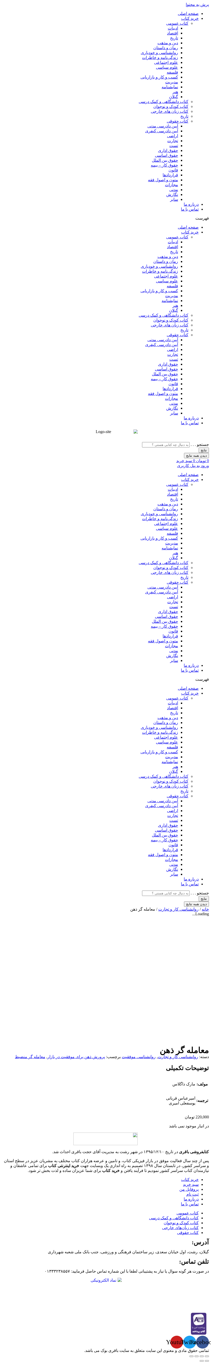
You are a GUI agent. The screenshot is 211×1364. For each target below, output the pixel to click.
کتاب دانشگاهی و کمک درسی (163, 101)
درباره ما (191, 204)
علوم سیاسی (167, 67)
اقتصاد (172, 33)
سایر (174, 199)
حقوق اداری (168, 150)
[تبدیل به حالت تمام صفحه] (197, 1356)
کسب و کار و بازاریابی (159, 77)
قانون (173, 170)
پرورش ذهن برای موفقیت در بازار (76, 1057)
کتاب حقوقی (177, 121)
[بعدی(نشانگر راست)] (202, 1361)
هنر (175, 92)
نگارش (172, 194)
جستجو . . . (200, 444)
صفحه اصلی (188, 13)
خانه (205, 909)
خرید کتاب (190, 18)
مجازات (171, 185)
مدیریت (171, 82)
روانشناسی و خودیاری (159, 52)
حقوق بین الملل (165, 160)
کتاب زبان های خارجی (169, 111)
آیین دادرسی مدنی (162, 126)
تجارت (172, 141)
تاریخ (174, 38)
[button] (105, 218)
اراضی (172, 136)
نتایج (204, 450)
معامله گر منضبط (30, 1057)
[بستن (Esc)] (207, 1356)
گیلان (173, 96)
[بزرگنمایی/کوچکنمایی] (191, 1356)
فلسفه (172, 72)
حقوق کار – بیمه (164, 165)
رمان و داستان (165, 48)
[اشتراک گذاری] (202, 1356)
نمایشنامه (170, 87)
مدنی (173, 189)
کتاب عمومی (177, 23)
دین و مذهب (167, 43)
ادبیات (173, 28)
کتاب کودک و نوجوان (170, 106)
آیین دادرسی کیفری (161, 131)
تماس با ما (190, 209)
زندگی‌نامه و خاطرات (160, 57)
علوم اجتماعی (166, 62)
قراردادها (170, 175)
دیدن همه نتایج (196, 455)
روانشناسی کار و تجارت (178, 909)
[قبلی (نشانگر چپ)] (207, 1361)
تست (173, 145)
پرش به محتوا (197, 4)
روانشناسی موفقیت (139, 1057)
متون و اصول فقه (163, 180)
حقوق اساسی (166, 155)
